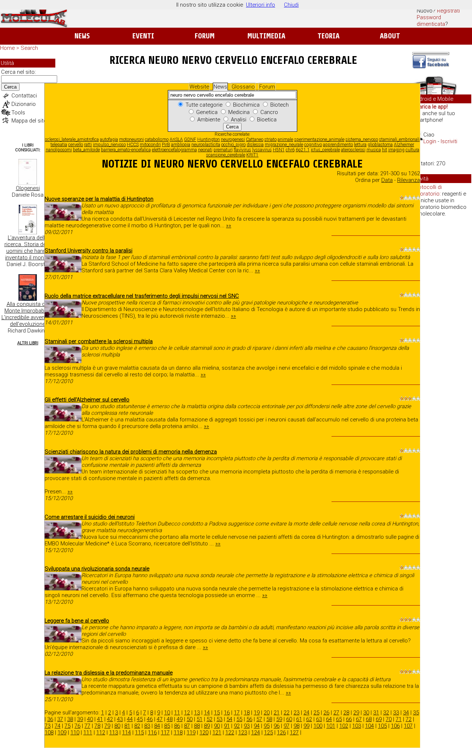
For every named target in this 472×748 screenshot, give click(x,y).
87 (187, 726)
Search (29, 48)
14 (207, 712)
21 (277, 712)
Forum (204, 36)
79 (107, 726)
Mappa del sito (29, 120)
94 (257, 726)
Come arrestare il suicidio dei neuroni (90, 517)
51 (199, 719)
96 (277, 726)
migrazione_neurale (284, 144)
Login (429, 141)
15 (217, 712)
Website (199, 86)
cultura (412, 149)
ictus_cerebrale (325, 149)
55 (239, 719)
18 (247, 712)
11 (177, 712)
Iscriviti (449, 141)
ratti (88, 144)
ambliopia (180, 144)
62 (309, 719)
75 (67, 726)
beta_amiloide (86, 149)
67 (359, 719)
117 (165, 732)
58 (269, 719)
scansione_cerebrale (225, 155)
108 (49, 732)
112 (100, 732)
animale (285, 139)
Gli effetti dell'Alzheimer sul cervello (87, 399)
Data (387, 180)
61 (299, 719)
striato (270, 139)
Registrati (448, 10)
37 (60, 719)
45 (140, 719)
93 (247, 726)
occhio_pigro (233, 144)
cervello (75, 144)
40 (90, 719)
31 (376, 712)
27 (336, 712)
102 (343, 726)
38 (70, 719)
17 (237, 712)
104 (369, 726)
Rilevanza (408, 180)
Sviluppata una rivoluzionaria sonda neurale (97, 568)
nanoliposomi (59, 149)
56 (249, 719)
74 (57, 726)
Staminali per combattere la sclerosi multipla (99, 341)
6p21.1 (303, 149)
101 (330, 726)
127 (294, 732)
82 (137, 726)
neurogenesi (233, 139)
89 (207, 726)
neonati (205, 149)
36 (50, 719)
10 (167, 712)
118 (178, 732)
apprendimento (338, 144)
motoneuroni (131, 139)
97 (286, 726)
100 (317, 726)
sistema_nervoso (362, 139)
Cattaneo (254, 139)
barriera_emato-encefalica (126, 149)
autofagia (109, 139)
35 (416, 712)
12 (187, 712)
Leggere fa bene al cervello (77, 620)
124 (255, 732)
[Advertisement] (441, 336)
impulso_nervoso (109, 144)
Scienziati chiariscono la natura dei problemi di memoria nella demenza (131, 451)
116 (152, 732)
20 (267, 712)
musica (374, 149)
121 (216, 732)
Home (7, 48)
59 (279, 719)
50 (189, 719)
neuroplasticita (205, 144)
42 (110, 719)
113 (113, 732)
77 (87, 726)
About (390, 36)
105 (382, 726)
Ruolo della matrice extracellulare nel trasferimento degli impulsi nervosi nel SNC (142, 296)
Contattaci (24, 95)
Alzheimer (404, 144)
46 (150, 719)
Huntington (208, 139)
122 (229, 732)
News (82, 36)
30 (366, 712)
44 (130, 719)
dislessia (255, 144)
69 (379, 719)
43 (120, 719)
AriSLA (176, 139)
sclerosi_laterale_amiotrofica (72, 139)
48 (170, 719)
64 (329, 719)
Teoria (328, 36)
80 (117, 726)
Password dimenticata (431, 20)
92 (237, 726)
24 (306, 712)
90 (217, 726)
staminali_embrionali (399, 139)
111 (87, 732)
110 (74, 732)
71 (399, 719)
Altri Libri (27, 343)
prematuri (223, 149)
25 (316, 712)
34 (406, 712)
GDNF (190, 139)
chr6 (290, 149)
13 (197, 712)
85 (167, 726)
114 (126, 732)
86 (177, 726)
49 (180, 719)
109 (62, 732)
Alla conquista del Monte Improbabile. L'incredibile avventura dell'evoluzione (27, 314)
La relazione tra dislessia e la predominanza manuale (109, 672)
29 (356, 712)
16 (227, 712)
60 (289, 719)
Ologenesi (28, 188)
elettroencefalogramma (174, 149)
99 (306, 726)
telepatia (59, 144)
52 (209, 719)
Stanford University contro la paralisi (88, 250)
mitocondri (150, 144)
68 (369, 719)
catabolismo (157, 139)
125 (268, 732)
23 (296, 712)
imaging (396, 149)
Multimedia (266, 36)
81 (127, 726)
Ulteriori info (260, 4)
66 (349, 719)
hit (384, 149)
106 (395, 726)
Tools (18, 112)
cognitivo (313, 144)
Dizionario (23, 104)
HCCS (133, 144)
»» (228, 225)
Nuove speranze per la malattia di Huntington (99, 199)
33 (396, 712)
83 (147, 726)
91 (227, 726)
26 (326, 712)
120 (203, 732)
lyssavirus (262, 149)
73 (48, 726)
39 (80, 719)
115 (139, 732)
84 (157, 726)
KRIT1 (252, 155)
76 (77, 726)
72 (409, 719)
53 (219, 719)
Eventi (143, 36)
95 (267, 726)
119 (191, 732)
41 (100, 719)
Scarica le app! (430, 106)
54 (229, 719)
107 (408, 726)
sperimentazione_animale (319, 139)
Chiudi (291, 4)
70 (389, 719)
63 (319, 719)
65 (339, 719)
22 (286, 712)
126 (281, 732)
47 (160, 719)
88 (197, 726)
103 (356, 726)
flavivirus (242, 149)
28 (346, 712)
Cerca (10, 87)
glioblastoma (380, 144)
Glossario (243, 86)
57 (259, 719)
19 (257, 712)
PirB (166, 144)
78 (97, 726)
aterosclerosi (353, 149)
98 (296, 726)
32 (386, 712)
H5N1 (279, 149)
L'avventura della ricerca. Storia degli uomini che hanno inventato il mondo (27, 247)
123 (242, 732)
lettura (360, 144)
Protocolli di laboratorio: (427, 190)
